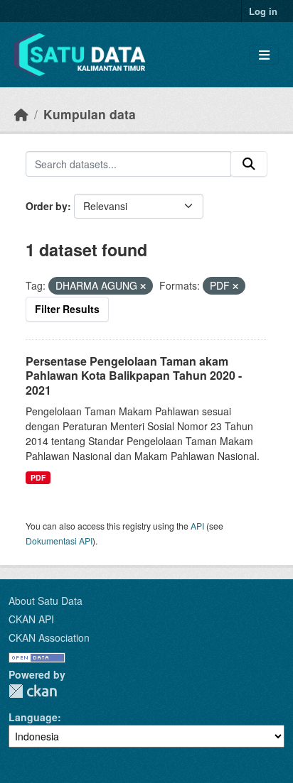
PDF (38, 477)
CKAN (33, 691)
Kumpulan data (89, 114)
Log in (263, 11)
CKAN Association (49, 637)
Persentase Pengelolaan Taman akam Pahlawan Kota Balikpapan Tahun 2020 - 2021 (134, 376)
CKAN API (31, 619)
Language (33, 717)
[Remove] (143, 286)
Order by (47, 206)
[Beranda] (21, 114)
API (197, 526)
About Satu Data (45, 600)
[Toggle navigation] (264, 55)
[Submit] (248, 164)
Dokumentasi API (59, 541)
